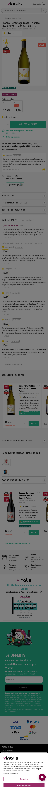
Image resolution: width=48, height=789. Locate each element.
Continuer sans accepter (10, 774)
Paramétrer (24, 779)
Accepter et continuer (24, 785)
